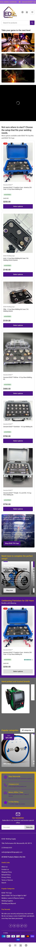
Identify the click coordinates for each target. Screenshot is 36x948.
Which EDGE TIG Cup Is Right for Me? (14, 895)
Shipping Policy (7, 872)
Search (4, 883)
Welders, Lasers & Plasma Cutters (13, 898)
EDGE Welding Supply (14, 933)
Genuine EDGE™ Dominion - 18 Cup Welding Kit (17, 426)
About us (5, 867)
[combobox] (18, 23)
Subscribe (29, 827)
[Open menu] (32, 12)
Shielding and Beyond (9, 903)
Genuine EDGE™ (8, 185)
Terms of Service (7, 880)
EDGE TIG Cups (7, 893)
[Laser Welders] (15, 698)
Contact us (5, 869)
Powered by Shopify (27, 933)
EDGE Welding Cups (9, 256)
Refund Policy (6, 875)
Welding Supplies (7, 901)
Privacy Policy (6, 877)
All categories (26, 730)
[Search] (32, 23)
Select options (18, 206)
